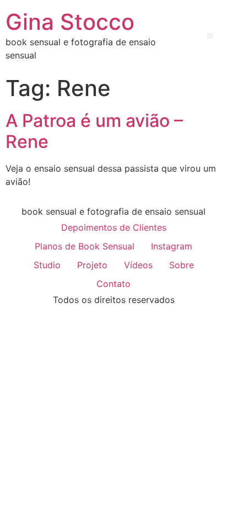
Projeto (92, 264)
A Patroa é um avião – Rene (94, 131)
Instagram (171, 246)
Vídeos (138, 264)
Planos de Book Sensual (84, 246)
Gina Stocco (70, 21)
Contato (113, 283)
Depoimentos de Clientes (113, 227)
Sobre (181, 264)
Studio (47, 264)
